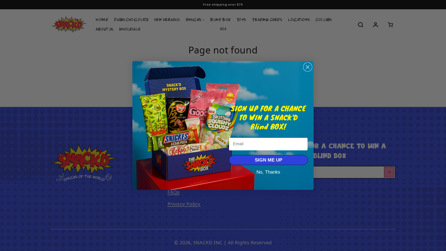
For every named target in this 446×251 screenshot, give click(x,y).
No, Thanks (268, 172)
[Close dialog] (308, 67)
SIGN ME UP (268, 159)
